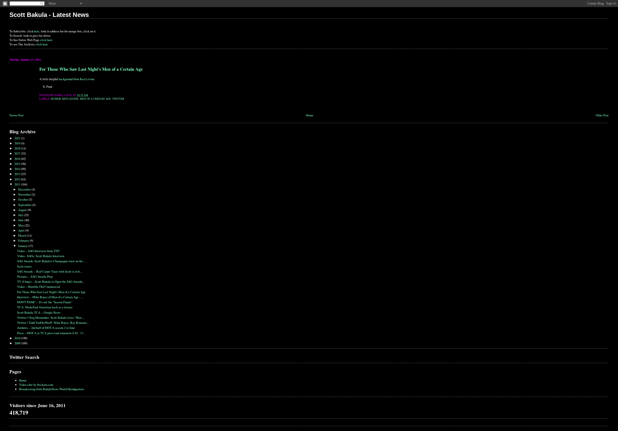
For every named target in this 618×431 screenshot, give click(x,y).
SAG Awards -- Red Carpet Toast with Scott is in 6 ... (50, 271)
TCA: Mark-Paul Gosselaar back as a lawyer (44, 307)
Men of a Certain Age (95, 98)
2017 (17, 153)
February (24, 240)
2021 (17, 138)
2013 (17, 174)
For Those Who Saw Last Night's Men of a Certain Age (91, 69)
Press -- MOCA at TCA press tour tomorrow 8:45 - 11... (51, 333)
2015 (17, 164)
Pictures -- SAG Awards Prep (35, 276)
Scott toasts (24, 266)
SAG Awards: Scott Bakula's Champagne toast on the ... (51, 261)
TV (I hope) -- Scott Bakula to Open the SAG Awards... (50, 281)
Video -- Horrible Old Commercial (38, 286)
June (21, 220)
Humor (56, 98)
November (25, 194)
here (36, 31)
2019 (17, 143)
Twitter (118, 98)
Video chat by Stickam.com (36, 384)
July (21, 215)
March (22, 235)
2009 (17, 343)
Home (309, 115)
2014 (17, 169)
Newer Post (16, 115)
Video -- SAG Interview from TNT (38, 251)
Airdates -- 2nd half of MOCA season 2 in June (46, 327)
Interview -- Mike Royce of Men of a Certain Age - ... (50, 297)
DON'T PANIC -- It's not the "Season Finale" (44, 302)
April (21, 230)
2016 (17, 158)
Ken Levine (70, 98)
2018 (17, 148)
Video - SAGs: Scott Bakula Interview (40, 256)
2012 (17, 179)
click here (46, 40)
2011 (17, 184)
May (21, 225)
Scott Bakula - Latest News (49, 14)
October (23, 199)
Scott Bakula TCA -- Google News (38, 312)
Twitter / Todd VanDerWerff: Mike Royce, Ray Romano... (53, 322)
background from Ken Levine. (77, 79)
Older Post (602, 115)
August (23, 210)
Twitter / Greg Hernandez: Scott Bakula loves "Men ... (50, 317)
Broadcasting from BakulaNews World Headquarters (51, 389)
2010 (17, 338)
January (23, 246)
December (25, 189)
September (25, 205)
